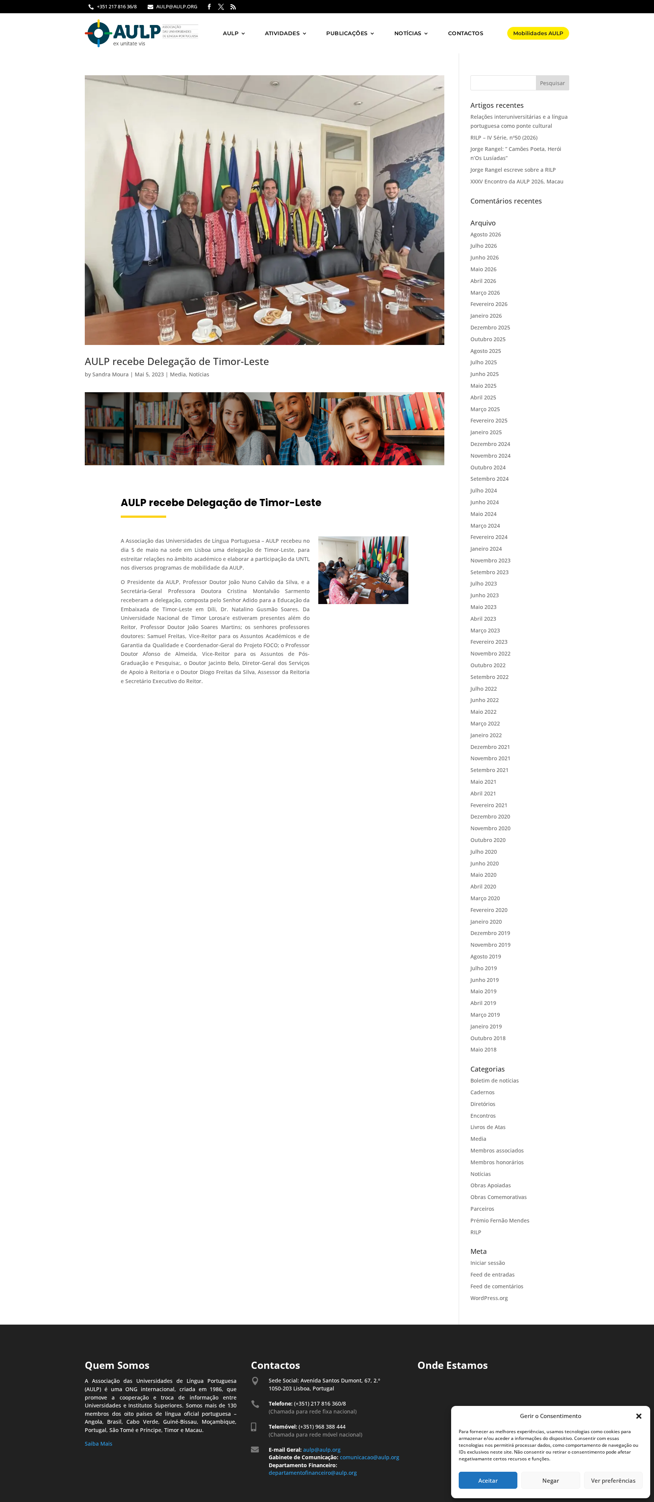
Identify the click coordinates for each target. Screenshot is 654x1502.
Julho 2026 (483, 245)
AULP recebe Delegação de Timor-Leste (177, 361)
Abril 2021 (483, 793)
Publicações (347, 33)
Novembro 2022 (490, 653)
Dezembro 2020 (490, 816)
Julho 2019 (483, 968)
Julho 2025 (483, 362)
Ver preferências (613, 1480)
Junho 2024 (484, 502)
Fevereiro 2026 (489, 304)
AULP (230, 33)
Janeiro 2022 (486, 735)
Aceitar (488, 1480)
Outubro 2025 (488, 339)
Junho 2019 (484, 979)
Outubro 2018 (488, 1038)
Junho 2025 (484, 373)
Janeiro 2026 (486, 315)
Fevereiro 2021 (489, 805)
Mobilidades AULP (538, 33)
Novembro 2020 (490, 828)
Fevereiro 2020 (489, 909)
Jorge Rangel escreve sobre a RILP (513, 169)
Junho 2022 (484, 700)
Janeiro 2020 (486, 921)
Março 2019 (485, 1014)
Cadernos (482, 1092)
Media (178, 374)
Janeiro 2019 (486, 1026)
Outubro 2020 (488, 839)
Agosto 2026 (485, 234)
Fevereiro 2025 (489, 420)
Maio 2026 (483, 269)
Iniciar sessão (487, 1262)
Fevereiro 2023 (489, 641)
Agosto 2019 (485, 956)
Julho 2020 (483, 851)
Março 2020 (485, 898)
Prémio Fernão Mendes (499, 1220)
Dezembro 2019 (490, 933)
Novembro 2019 (490, 944)
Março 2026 (485, 292)
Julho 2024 (483, 490)
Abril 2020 (483, 886)
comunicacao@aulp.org (370, 1457)
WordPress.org (489, 1298)
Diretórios (482, 1103)
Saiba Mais (98, 1443)
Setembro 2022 (489, 676)
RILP (475, 1232)
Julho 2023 (483, 583)
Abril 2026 (483, 280)
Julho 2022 (483, 688)
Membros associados (497, 1150)
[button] (639, 1416)
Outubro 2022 (488, 665)
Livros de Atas (488, 1127)
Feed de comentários (496, 1286)
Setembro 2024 (489, 478)
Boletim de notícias (494, 1080)
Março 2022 (485, 723)
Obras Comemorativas (498, 1197)
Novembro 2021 (490, 758)
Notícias (408, 33)
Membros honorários (497, 1162)
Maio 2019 (483, 991)
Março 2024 (485, 525)
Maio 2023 (483, 606)
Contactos (466, 33)
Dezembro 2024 (490, 443)
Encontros (483, 1115)
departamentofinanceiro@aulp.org (313, 1472)
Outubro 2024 (488, 467)
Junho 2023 (484, 595)
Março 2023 (485, 630)
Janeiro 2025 (486, 432)
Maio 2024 (483, 513)
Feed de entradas (492, 1274)
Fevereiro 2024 (489, 537)
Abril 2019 (483, 1003)
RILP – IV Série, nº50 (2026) (503, 137)
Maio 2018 (483, 1049)
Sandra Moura (110, 374)
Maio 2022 (483, 711)
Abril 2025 (483, 397)
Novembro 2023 (490, 560)
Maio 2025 (483, 385)
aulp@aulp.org (322, 1449)
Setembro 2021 (489, 770)
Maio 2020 (483, 874)
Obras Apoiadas (490, 1185)
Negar (550, 1480)
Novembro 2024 (490, 455)
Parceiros (482, 1208)
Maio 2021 (483, 781)
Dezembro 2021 (490, 746)
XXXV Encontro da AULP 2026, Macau (517, 181)
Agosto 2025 (485, 350)
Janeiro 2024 (486, 548)
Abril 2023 (483, 618)
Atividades (282, 33)
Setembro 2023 (489, 572)
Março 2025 (485, 409)
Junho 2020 (484, 863)
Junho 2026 (484, 257)
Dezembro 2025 (490, 327)
